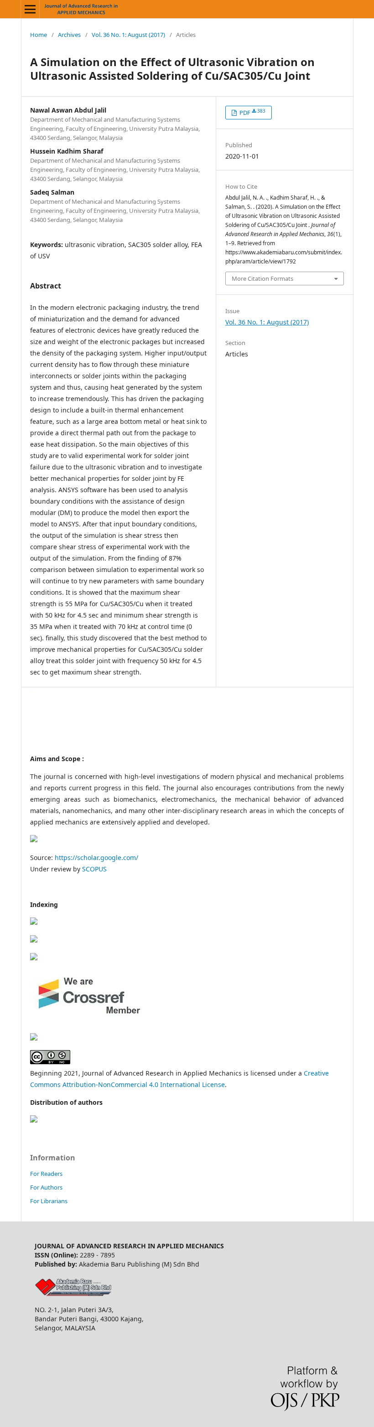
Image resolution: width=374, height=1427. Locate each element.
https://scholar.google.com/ (96, 857)
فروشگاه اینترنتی (31, 691)
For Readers (46, 1173)
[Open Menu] (30, 9)
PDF (251, 112)
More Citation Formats (262, 278)
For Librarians (49, 1201)
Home (38, 35)
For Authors (46, 1187)
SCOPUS (94, 869)
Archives (69, 35)
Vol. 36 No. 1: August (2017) (128, 35)
